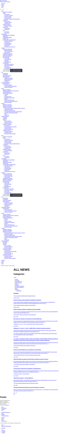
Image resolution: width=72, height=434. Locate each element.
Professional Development (6, 82)
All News (16, 279)
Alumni (3, 4)
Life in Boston (6, 31)
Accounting (6, 94)
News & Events (4, 421)
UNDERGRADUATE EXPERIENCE (9, 35)
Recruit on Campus (7, 123)
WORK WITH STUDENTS (7, 124)
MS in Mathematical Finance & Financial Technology (13, 68)
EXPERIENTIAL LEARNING (7, 53)
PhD (2, 72)
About (2, 10)
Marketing (6, 223)
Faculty (3, 88)
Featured (16, 283)
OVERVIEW (5, 117)
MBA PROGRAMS (6, 57)
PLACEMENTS (5, 74)
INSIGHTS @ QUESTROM (7, 105)
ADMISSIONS (5, 36)
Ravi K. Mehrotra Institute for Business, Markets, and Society (14, 108)
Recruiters (3, 3)
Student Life (17, 289)
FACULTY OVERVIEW (6, 89)
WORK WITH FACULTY (7, 130)
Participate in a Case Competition (10, 133)
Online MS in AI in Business (9, 64)
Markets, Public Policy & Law (9, 224)
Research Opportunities (8, 79)
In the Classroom (7, 125)
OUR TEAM (5, 118)
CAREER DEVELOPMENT (7, 37)
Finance (5, 95)
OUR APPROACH (6, 83)
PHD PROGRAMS (6, 201)
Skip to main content (3, 0)
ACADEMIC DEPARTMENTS (8, 93)
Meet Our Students (7, 245)
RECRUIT (4, 119)
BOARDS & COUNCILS (7, 24)
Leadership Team (7, 23)
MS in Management (7, 67)
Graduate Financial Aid (8, 50)
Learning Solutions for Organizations (10, 86)
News (2, 7)
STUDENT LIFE (5, 38)
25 (16, 392)
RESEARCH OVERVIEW (7, 104)
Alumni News (17, 280)
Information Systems (7, 96)
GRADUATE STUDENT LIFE (8, 179)
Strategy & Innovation (8, 102)
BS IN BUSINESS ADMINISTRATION (9, 39)
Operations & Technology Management (10, 101)
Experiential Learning (7, 43)
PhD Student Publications (19, 287)
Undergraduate (4, 158)
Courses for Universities (8, 87)
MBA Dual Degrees (7, 61)
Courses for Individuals (8, 209)
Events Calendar (7, 52)
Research (3, 103)
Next (14, 393)
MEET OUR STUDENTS (7, 75)
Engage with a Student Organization (10, 126)
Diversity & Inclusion (7, 16)
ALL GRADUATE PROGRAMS (16, 71)
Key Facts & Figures (7, 17)
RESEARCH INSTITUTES (7, 231)
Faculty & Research (18, 282)
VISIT (4, 30)
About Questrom (7, 14)
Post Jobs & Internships (8, 122)
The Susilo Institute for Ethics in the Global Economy (13, 111)
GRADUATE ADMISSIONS (7, 49)
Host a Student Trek (7, 127)
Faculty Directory (7, 28)
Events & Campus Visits (8, 51)
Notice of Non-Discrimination (6, 426)
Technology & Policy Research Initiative (11, 112)
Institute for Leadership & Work (9, 110)
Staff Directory (6, 29)
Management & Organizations (9, 97)
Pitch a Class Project (7, 132)
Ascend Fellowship (7, 44)
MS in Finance (6, 66)
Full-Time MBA (6, 58)
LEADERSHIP (5, 20)
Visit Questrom (6, 32)
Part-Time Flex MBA (7, 59)
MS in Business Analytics (8, 65)
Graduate (3, 172)
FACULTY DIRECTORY (7, 216)
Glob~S (5, 238)
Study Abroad (6, 45)
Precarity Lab (6, 115)
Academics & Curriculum (8, 165)
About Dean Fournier (7, 22)
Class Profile (6, 81)
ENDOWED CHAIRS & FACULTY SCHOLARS (10, 90)
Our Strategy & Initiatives (8, 15)
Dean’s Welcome (7, 21)
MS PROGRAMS (6, 187)
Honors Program (7, 42)
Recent (16, 288)
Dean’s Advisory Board (8, 150)
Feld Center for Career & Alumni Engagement (12, 143)
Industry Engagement (5, 116)
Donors (3, 262)
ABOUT (4, 13)
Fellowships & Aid (7, 80)
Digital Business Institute (8, 109)
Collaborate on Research (8, 131)
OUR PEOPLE (5, 27)
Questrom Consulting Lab (8, 253)
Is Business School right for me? (9, 46)
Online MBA (6, 60)
